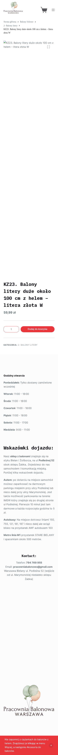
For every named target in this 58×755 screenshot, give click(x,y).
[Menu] (53, 10)
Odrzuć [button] (51, 745)
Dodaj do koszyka (37, 329)
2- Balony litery (28, 345)
